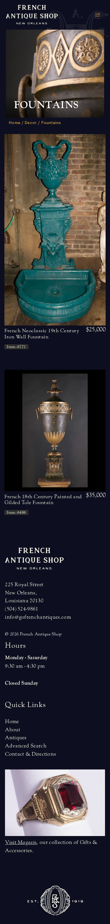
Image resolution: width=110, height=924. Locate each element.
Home (14, 122)
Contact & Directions (30, 754)
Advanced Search (26, 746)
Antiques (15, 738)
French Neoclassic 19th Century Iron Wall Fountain (41, 334)
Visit (21, 842)
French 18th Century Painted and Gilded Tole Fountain (43, 500)
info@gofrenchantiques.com (38, 617)
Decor (31, 122)
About (12, 730)
